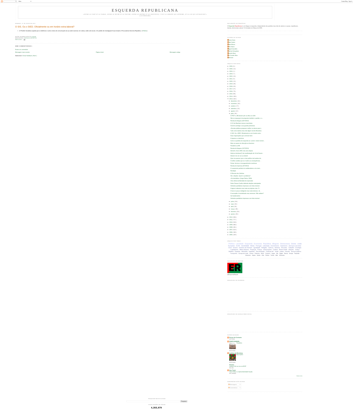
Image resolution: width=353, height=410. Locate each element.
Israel (276, 251)
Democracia (285, 244)
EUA (230, 248)
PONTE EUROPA (234, 341)
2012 (231, 217)
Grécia (251, 253)
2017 (231, 89)
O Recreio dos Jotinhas (237, 173)
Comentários (233, 387)
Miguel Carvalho (232, 49)
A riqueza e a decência (237, 138)
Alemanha (244, 251)
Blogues (275, 244)
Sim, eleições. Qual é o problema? (240, 176)
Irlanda (258, 255)
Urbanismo (248, 255)
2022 (231, 76)
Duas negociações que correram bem (241, 135)
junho (232, 201)
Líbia (263, 255)
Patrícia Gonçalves (233, 51)
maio (232, 204)
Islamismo (283, 246)
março (233, 209)
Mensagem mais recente (22, 52)
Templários (239, 343)
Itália (277, 255)
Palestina (257, 253)
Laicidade (240, 244)
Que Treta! (232, 370)
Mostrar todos (299, 375)
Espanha (237, 251)
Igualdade (256, 248)
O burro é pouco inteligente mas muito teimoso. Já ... (245, 191)
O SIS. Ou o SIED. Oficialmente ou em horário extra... (246, 133)
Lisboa (282, 251)
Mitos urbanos (244, 249)
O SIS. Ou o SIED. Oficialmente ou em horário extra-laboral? (44, 26)
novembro (234, 103)
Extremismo (275, 246)
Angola (254, 255)
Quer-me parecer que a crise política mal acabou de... (246, 158)
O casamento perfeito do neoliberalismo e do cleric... (245, 168)
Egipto (281, 253)
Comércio (267, 253)
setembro (234, 108)
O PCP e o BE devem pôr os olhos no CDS (242, 115)
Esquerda (249, 244)
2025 (231, 68)
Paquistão (296, 253)
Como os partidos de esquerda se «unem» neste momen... (247, 140)
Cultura (275, 249)
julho (232, 113)
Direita (293, 244)
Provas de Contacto (235, 337)
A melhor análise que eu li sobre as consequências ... (245, 160)
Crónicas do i (270, 251)
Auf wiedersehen (235, 196)
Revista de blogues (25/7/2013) (239, 120)
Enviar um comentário (21, 49)
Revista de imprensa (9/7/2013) (239, 166)
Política (232, 244)
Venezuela (282, 255)
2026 (231, 66)
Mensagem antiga (175, 52)
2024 (231, 71)
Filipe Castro (231, 42)
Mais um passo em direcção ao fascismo (242, 143)
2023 (231, 73)
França (259, 249)
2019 (231, 83)
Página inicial (100, 52)
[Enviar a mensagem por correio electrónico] (24, 39)
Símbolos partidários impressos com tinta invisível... (245, 186)
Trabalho (291, 247)
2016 (231, 91)
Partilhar (18, 39)
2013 (231, 99)
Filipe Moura (231, 44)
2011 (230, 219)
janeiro (233, 214)
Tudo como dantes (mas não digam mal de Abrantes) (245, 130)
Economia (258, 244)
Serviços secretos (30, 38)
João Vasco (231, 46)
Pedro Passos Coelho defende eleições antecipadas (245, 183)
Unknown (230, 57)
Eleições (291, 249)
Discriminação (260, 251)
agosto (233, 111)
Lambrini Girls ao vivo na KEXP (237, 366)
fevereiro (233, 211)
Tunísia (272, 255)
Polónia (267, 255)
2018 (231, 86)
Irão (277, 253)
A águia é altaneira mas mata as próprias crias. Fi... (245, 188)
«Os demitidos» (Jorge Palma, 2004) (241, 178)
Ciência (270, 248)
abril (232, 206)
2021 (231, 79)
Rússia (286, 253)
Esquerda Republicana (145, 10)
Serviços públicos (296, 251)
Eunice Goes (231, 40)
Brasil (262, 253)
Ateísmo (277, 247)
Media (252, 246)
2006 (231, 232)
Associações (267, 249)
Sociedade (245, 246)
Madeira (231, 251)
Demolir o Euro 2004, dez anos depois (241, 150)
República (267, 244)
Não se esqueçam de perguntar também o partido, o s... (246, 118)
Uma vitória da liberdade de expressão (241, 180)
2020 (231, 81)
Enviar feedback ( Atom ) (30, 55)
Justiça (297, 249)
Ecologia (298, 247)
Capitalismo (234, 249)
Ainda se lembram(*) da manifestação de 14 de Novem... (247, 153)
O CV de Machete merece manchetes (241, 123)
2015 (231, 93)
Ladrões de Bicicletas (236, 353)
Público (145, 30)
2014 (231, 96)
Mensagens (233, 384)
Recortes (284, 247)
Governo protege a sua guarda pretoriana (242, 125)
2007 (231, 229)
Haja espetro (239, 354)
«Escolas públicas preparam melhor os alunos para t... (246, 128)
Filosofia (287, 251)
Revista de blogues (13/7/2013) (239, 148)
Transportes (233, 253)
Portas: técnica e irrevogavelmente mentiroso (243, 163)
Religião (264, 248)
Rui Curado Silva (233, 55)
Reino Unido (283, 249)
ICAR (238, 246)
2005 (231, 234)
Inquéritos (252, 251)
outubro (233, 106)
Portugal (258, 246)
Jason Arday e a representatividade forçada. (241, 371)
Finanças (253, 249)
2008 (231, 227)
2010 (231, 222)
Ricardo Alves (232, 53)
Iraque (273, 253)
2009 (231, 224)
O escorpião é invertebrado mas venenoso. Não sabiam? (247, 193)
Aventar (231, 364)
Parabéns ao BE (235, 145)
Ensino (235, 248)
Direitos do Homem (245, 248)
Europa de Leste (243, 253)
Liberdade (266, 246)
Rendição (233, 170)
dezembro (234, 101)
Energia (291, 253)
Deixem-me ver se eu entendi (239, 156)
